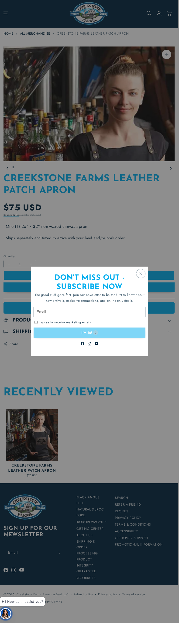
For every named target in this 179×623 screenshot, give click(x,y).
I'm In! (86, 332)
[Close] (140, 273)
